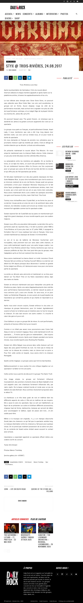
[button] (76, 14)
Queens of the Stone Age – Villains (42, 490)
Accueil (9, 13)
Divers (8, 18)
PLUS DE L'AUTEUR (38, 519)
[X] (74, 1)
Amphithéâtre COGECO (16, 462)
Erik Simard (12, 70)
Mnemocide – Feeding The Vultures (69, 166)
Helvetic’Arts (34, 601)
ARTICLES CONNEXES (19, 519)
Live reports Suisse (9, 532)
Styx (47, 462)
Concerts (27, 13)
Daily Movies (53, 601)
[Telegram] (29, 78)
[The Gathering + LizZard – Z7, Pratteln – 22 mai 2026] (11, 528)
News (18, 13)
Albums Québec (26, 532)
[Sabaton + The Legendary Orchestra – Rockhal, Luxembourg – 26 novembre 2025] (45, 528)
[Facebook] (64, 1)
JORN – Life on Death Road (15, 489)
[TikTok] (70, 1)
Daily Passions (43, 601)
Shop (17, 18)
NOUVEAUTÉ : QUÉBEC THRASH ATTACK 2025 (27, 537)
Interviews (51, 13)
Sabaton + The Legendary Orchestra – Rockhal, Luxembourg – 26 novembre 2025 (45, 541)
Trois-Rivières (9, 464)
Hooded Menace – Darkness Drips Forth (71, 195)
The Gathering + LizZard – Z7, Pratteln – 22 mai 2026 (11, 538)
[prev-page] (5, 551)
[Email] (25, 78)
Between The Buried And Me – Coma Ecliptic (72, 153)
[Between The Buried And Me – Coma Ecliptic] (60, 153)
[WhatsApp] (15, 78)
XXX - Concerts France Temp (70, 186)
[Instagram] (67, 1)
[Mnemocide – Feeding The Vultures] (60, 166)
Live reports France (43, 532)
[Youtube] (77, 1)
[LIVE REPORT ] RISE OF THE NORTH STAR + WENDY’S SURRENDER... (71, 180)
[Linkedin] (20, 78)
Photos (64, 13)
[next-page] (8, 551)
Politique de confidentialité (66, 601)
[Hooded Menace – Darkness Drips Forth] (60, 194)
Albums (39, 13)
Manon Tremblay (38, 462)
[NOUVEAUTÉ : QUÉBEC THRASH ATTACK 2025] (28, 528)
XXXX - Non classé (17, 59)
